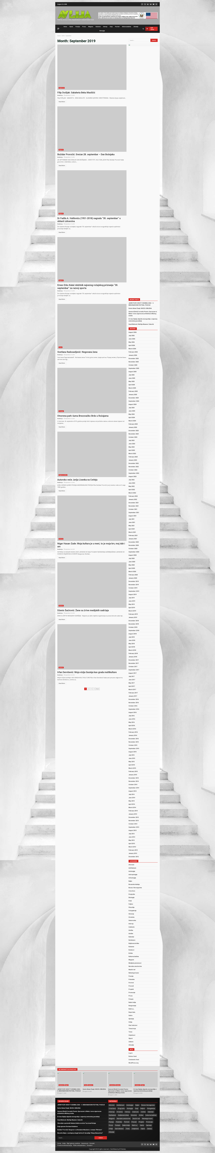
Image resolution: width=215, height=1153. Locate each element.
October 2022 (133, 470)
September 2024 (134, 401)
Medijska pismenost (135, 963)
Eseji (111, 26)
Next (97, 689)
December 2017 (134, 660)
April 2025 (132, 385)
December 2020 (134, 542)
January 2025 (133, 394)
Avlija (64, 1143)
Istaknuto (132, 927)
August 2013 (132, 830)
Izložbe (131, 933)
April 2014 (132, 804)
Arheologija (132, 878)
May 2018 (132, 643)
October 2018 (133, 627)
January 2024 (133, 427)
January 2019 (133, 617)
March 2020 (132, 571)
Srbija (130, 1022)
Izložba (131, 930)
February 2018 (133, 653)
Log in (130, 1053)
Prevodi (131, 986)
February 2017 (133, 693)
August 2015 (132, 752)
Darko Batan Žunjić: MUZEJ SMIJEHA (140, 308)
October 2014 (133, 784)
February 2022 (133, 496)
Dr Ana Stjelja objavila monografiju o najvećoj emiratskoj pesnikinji (146, 1079)
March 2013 (132, 847)
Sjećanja (131, 1019)
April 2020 (132, 568)
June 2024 (132, 411)
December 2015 (134, 738)
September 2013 (134, 827)
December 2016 (134, 699)
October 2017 (133, 666)
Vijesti (71, 26)
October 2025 (133, 365)
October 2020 (133, 548)
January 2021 (133, 539)
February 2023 (133, 457)
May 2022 (132, 486)
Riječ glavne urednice (73, 1143)
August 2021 (132, 516)
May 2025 (132, 381)
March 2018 (132, 650)
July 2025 (131, 375)
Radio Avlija (132, 1002)
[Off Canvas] (58, 28)
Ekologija (102, 30)
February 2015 (133, 771)
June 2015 (132, 758)
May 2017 (132, 683)
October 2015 (133, 745)
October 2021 (133, 509)
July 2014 (131, 794)
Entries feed (132, 1056)
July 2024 (131, 407)
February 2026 (133, 352)
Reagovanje (132, 1005)
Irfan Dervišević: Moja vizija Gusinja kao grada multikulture (91, 647)
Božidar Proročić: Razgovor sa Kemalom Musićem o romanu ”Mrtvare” (79, 1130)
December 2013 (134, 817)
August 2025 (132, 371)
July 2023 (131, 440)
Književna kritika (63, 475)
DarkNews (113, 1149)
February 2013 (133, 850)
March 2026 (132, 348)
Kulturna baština (126, 26)
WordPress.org (133, 1063)
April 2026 (132, 345)
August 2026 (132, 332)
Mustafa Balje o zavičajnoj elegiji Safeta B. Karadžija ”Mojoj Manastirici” (80, 1133)
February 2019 (133, 614)
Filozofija (131, 907)
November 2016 (134, 702)
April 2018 (132, 647)
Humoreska (132, 920)
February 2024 (133, 424)
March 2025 (132, 388)
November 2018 (134, 624)
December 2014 (134, 778)
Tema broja (132, 1028)
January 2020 (133, 578)
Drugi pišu (132, 894)
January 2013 (133, 853)
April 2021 (132, 529)
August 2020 (132, 555)
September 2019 (134, 591)
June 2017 (132, 679)
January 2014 (133, 814)
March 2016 (132, 729)
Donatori (89, 1145)
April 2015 (132, 765)
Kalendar (131, 937)
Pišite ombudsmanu (79, 1145)
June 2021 (132, 522)
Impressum (84, 1143)
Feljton (131, 904)
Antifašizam (132, 868)
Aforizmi (131, 865)
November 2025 (134, 362)
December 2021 (134, 503)
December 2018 (134, 620)
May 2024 (132, 414)
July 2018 (131, 637)
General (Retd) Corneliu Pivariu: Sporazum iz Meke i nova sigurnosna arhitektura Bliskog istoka (143, 313)
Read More (62, 101)
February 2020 (133, 575)
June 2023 (132, 444)
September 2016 (134, 709)
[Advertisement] (128, 15)
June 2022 (132, 483)
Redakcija (60, 95)
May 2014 (132, 801)
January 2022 (133, 499)
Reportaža (132, 1012)
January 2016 (133, 735)
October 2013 (133, 824)
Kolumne (98, 26)
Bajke (130, 881)
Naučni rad (132, 969)
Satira (130, 1015)
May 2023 (132, 447)
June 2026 (132, 339)
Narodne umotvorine (135, 966)
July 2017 (131, 676)
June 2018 (132, 640)
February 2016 (133, 732)
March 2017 (132, 689)
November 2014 (134, 781)
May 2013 (132, 840)
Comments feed (134, 1059)
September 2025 (134, 368)
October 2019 (133, 588)
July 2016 (131, 716)
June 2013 (132, 837)
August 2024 (132, 404)
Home (65, 26)
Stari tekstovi (133, 1025)
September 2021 (134, 512)
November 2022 (134, 466)
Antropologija (133, 874)
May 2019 (132, 604)
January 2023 (133, 460)
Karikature (132, 940)
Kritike (131, 953)
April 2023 (132, 450)
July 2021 (131, 519)
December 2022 (134, 463)
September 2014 (134, 788)
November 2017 (134, 663)
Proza (84, 26)
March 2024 (132, 421)
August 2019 (132, 594)
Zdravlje (136, 26)
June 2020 (132, 562)
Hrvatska (131, 917)
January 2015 (133, 775)
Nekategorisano (134, 973)
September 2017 (134, 670)
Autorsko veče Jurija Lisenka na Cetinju (91, 454)
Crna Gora (132, 891)
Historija (131, 914)
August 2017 (132, 673)
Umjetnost (61, 87)
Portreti (117, 26)
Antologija (132, 871)
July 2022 (131, 480)
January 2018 (133, 657)
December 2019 (134, 581)
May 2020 (132, 565)
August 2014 (132, 791)
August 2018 (132, 634)
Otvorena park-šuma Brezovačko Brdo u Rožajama (91, 390)
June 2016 (132, 719)
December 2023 (134, 430)
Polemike (132, 979)
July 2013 (131, 834)
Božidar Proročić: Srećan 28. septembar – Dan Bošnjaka (91, 129)
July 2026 (131, 335)
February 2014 (133, 811)
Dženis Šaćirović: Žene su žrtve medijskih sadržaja (91, 585)
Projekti (131, 989)
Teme (130, 1032)
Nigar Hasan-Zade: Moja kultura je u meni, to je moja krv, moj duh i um (91, 518)
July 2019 (131, 598)
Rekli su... (135, 1125)
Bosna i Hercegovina (135, 887)
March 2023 (132, 453)
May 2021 (132, 525)
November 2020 (134, 545)
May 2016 (132, 722)
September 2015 (134, 748)
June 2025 (132, 378)
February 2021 (133, 535)
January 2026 (133, 355)
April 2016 (132, 725)
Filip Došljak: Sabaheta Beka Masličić (91, 67)
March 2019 (132, 611)
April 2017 (132, 686)
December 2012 (134, 856)
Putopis (131, 999)
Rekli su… (132, 1009)
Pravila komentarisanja (64, 1145)
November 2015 (134, 742)
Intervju (105, 26)
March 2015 (132, 768)
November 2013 (134, 820)
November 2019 (134, 584)
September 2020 (134, 552)
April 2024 (132, 417)
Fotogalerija (132, 910)
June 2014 (132, 797)
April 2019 (132, 607)
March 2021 (132, 532)
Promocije (132, 992)
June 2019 (132, 601)
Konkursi (131, 950)
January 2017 (133, 696)
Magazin (90, 26)
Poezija (78, 26)
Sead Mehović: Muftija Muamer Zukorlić (141, 324)
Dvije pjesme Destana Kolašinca (67, 1126)
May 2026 (132, 342)
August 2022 (132, 476)
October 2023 (133, 437)
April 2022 (132, 489)
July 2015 (131, 755)
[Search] (143, 28)
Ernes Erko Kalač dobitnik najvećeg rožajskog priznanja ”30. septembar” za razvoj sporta (91, 259)
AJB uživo (152, 28)
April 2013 (132, 843)
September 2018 (134, 630)
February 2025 (133, 391)
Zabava (131, 1041)
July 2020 (131, 558)
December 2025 (134, 358)
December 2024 (134, 398)
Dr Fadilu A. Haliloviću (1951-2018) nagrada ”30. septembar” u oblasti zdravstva (91, 193)
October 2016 (133, 706)
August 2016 (132, 712)
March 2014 (132, 807)
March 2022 (132, 493)
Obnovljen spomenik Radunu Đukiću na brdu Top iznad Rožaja (76, 1123)
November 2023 (134, 434)
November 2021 (134, 506)
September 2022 (134, 473)
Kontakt (92, 1143)
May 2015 (132, 761)
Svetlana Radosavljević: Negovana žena (91, 326)
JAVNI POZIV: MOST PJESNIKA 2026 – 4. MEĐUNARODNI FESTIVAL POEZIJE (69, 1079)
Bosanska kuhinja (134, 884)
